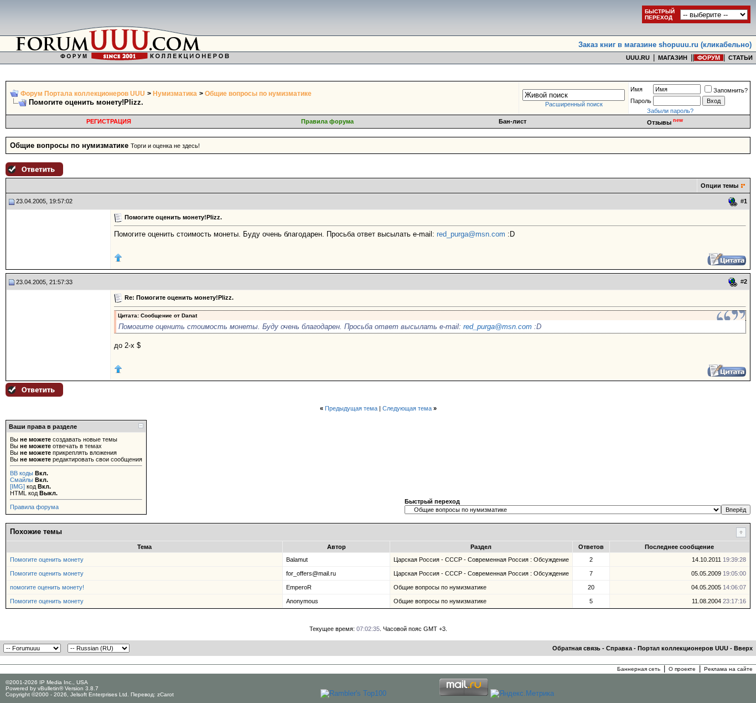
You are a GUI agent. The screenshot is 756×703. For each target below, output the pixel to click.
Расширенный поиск (574, 104)
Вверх (743, 648)
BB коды (21, 473)
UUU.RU (638, 57)
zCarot (165, 694)
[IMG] (17, 486)
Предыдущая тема (351, 408)
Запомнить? (730, 90)
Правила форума (327, 121)
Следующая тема (407, 408)
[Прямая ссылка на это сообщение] (733, 201)
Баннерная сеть (639, 669)
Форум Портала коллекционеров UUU (82, 94)
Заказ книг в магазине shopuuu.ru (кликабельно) (665, 44)
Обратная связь (576, 648)
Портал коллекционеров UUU (683, 648)
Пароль (640, 101)
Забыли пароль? (670, 110)
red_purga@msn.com (471, 234)
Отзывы (665, 122)
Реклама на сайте (728, 669)
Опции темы (719, 185)
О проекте (682, 669)
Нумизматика (175, 94)
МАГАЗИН (673, 57)
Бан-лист (512, 121)
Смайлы (21, 479)
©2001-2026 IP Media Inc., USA (47, 682)
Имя (636, 89)
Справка (619, 648)
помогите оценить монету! (47, 587)
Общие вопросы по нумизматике (258, 94)
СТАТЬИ (740, 57)
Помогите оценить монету (47, 559)
